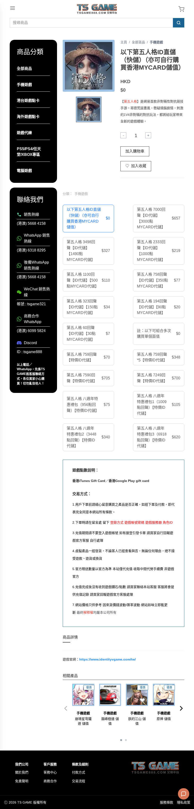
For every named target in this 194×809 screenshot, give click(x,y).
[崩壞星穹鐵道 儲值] (83, 695)
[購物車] (181, 9)
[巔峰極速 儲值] (110, 695)
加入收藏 (135, 166)
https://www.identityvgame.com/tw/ (107, 659)
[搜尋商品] (178, 22)
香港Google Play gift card (129, 481)
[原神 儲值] (164, 695)
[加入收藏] (89, 700)
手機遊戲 (156, 42)
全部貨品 (138, 42)
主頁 (123, 42)
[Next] (181, 708)
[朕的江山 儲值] (137, 695)
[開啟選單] (12, 8)
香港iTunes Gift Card (88, 481)
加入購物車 (134, 151)
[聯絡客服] (183, 794)
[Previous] (65, 708)
